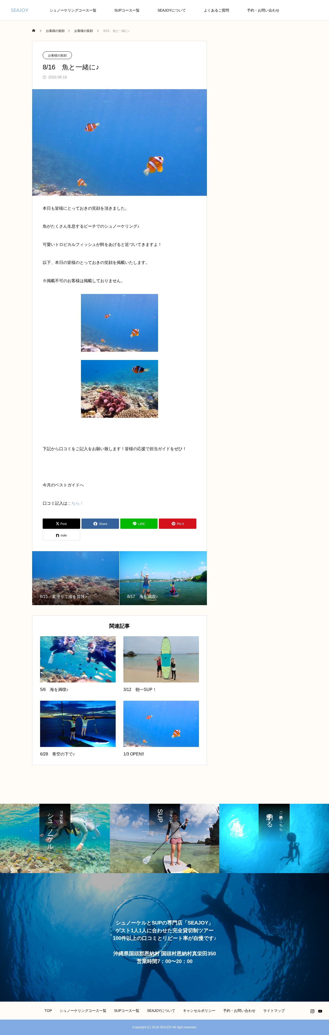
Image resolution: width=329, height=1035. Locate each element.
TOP (48, 1011)
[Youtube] (320, 1011)
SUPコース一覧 (127, 10)
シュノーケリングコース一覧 (73, 10)
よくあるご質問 (216, 10)
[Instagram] (312, 1011)
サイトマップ (274, 1011)
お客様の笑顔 (57, 55)
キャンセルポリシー (199, 1011)
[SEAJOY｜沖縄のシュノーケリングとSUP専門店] (20, 10)
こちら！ (75, 503)
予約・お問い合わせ (263, 10)
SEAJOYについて (172, 10)
